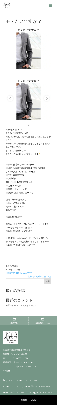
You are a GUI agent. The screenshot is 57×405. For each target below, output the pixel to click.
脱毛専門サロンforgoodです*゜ (20, 273)
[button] (28, 125)
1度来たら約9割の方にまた (38, 276)
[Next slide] (47, 98)
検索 (48, 281)
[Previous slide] (10, 98)
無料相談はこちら (43, 323)
